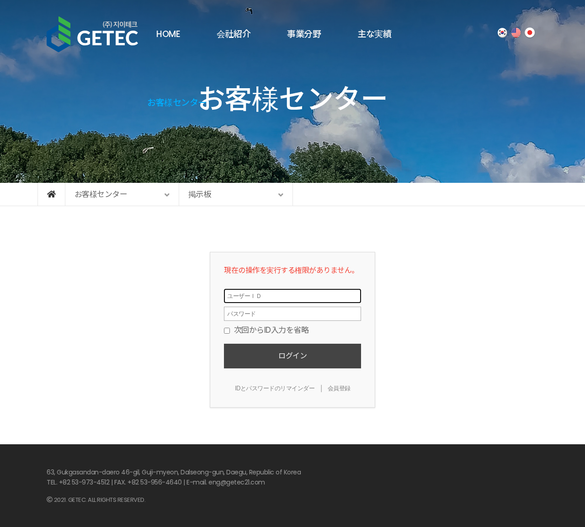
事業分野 (304, 34)
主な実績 (374, 34)
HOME (168, 34)
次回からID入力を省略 (270, 330)
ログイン (292, 356)
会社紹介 (233, 34)
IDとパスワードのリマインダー (275, 388)
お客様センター (177, 102)
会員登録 (339, 388)
